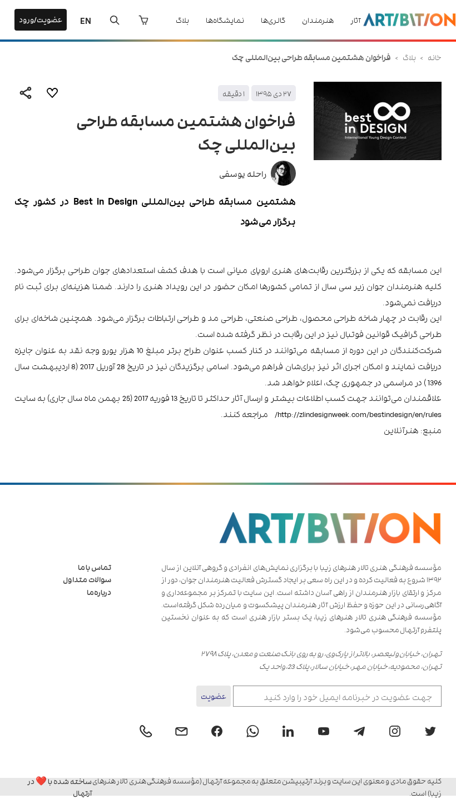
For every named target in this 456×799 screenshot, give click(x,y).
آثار (355, 20)
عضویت (213, 696)
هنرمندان (318, 20)
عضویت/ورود (40, 19)
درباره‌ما (99, 592)
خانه (435, 57)
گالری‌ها (273, 20)
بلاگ (182, 20)
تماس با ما (94, 567)
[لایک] (52, 93)
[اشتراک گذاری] (25, 93)
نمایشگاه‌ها (225, 20)
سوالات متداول (87, 579)
